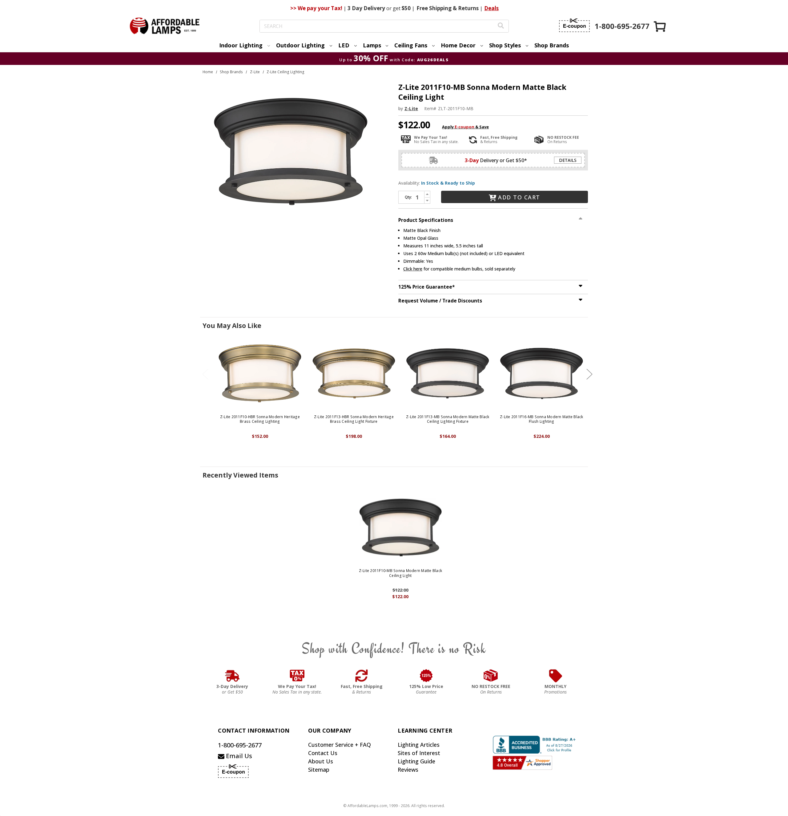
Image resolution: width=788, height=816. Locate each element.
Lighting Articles (419, 744)
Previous (205, 374)
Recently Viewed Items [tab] (240, 475)
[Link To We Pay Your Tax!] (297, 675)
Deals (491, 8)
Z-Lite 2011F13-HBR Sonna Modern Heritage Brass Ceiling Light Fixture (354, 419)
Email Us (238, 756)
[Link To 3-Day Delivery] (232, 675)
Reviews (408, 769)
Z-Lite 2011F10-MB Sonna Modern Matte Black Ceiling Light (400, 573)
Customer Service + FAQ (339, 744)
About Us (320, 761)
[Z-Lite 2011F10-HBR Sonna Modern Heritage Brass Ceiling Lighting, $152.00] (260, 373)
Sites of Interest (419, 753)
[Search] (501, 26)
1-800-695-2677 (240, 745)
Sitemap (318, 769)
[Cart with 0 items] (660, 26)
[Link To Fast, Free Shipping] (361, 675)
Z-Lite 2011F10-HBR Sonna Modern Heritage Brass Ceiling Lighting (260, 419)
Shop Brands (551, 45)
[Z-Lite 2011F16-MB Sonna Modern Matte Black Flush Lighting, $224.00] (541, 373)
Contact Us (322, 753)
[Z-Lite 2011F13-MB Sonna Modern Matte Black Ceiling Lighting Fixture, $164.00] (447, 373)
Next (589, 374)
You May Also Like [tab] (232, 325)
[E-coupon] (574, 25)
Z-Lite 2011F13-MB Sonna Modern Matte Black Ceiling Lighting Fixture (447, 419)
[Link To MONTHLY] (555, 675)
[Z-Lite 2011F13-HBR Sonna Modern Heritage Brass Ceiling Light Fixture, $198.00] (353, 373)
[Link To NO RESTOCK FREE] (491, 675)
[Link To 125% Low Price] (426, 675)
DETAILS (568, 160)
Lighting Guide (416, 761)
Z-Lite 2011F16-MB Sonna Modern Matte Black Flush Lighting (541, 419)
